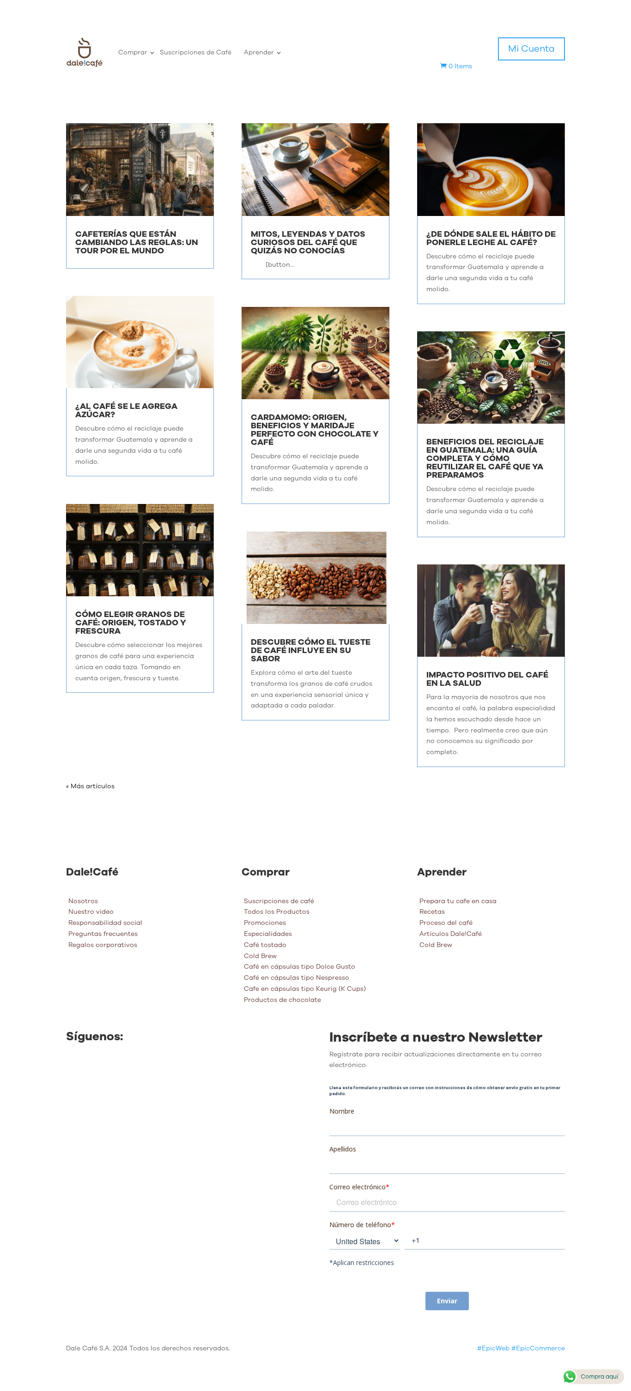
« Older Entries (89, 786)
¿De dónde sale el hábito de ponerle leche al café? (491, 238)
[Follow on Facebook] (73, 1068)
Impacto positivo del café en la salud (487, 679)
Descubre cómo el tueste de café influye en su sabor (310, 650)
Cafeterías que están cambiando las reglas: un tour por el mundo (136, 242)
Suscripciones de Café (195, 52)
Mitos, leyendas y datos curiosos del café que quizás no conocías (308, 242)
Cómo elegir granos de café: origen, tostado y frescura (130, 622)
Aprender (259, 52)
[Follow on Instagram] (92, 1068)
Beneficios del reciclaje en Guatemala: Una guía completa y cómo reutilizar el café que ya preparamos (485, 458)
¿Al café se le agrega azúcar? (126, 410)
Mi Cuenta (531, 48)
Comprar (132, 52)
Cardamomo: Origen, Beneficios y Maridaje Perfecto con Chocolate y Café (315, 430)
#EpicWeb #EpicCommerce (521, 1348)
